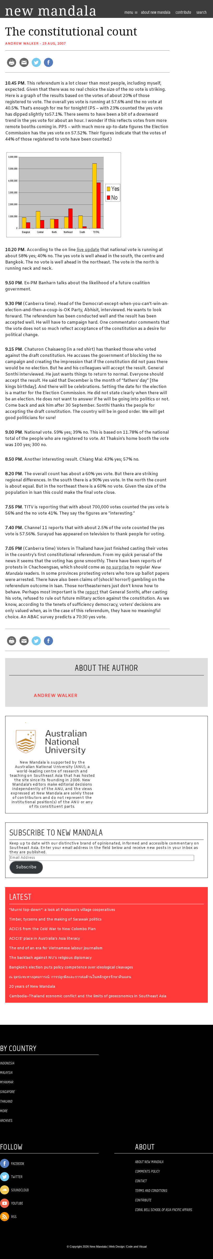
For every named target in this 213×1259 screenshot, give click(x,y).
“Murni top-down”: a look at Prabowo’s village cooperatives (62, 910)
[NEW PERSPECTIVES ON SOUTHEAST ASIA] (50, 10)
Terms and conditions (151, 1191)
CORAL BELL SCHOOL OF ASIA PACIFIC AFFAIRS (163, 1210)
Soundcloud (19, 1190)
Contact (141, 1181)
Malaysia (6, 1073)
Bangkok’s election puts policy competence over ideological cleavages (71, 968)
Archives (6, 1121)
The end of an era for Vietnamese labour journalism (56, 948)
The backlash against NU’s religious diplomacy (50, 958)
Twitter (16, 1177)
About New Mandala (155, 12)
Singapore (7, 1092)
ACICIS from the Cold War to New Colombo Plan (52, 929)
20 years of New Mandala (32, 987)
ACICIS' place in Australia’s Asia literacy (44, 939)
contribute (183, 12)
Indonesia (7, 1063)
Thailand (6, 1101)
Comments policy (147, 1172)
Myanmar (6, 1082)
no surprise (118, 567)
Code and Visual (136, 1246)
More (4, 1111)
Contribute (143, 1200)
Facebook (17, 1164)
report (91, 592)
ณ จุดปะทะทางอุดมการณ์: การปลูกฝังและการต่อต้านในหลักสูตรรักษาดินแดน (70, 977)
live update (88, 250)
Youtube (16, 1204)
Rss (13, 1217)
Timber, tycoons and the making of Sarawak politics (55, 920)
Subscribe (26, 867)
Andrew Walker (22, 44)
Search (201, 12)
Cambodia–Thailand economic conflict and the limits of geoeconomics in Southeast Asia (87, 996)
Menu (129, 12)
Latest (20, 897)
